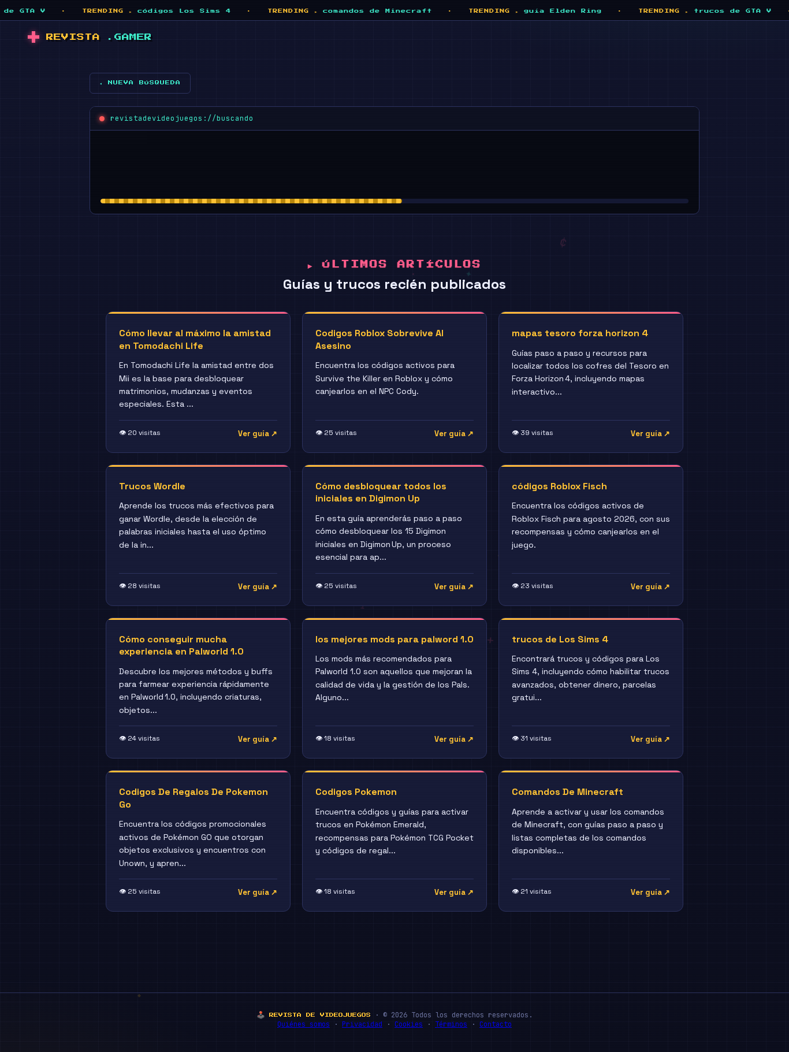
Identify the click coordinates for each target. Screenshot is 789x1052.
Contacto (495, 1024)
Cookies (408, 1024)
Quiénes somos (303, 1024)
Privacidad (362, 1024)
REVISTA (99, 37)
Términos (451, 1024)
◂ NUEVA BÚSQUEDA (140, 82)
